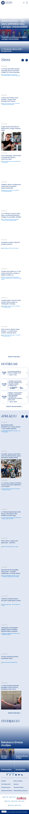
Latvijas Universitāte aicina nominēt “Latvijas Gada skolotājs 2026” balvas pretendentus (9, 99)
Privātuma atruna (5, 787)
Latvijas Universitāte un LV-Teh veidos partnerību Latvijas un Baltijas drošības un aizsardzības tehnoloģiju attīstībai (11, 273)
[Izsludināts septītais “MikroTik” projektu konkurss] (11, 257)
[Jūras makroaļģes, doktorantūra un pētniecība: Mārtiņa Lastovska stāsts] (11, 170)
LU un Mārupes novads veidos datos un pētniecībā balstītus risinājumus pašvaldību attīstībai (11, 215)
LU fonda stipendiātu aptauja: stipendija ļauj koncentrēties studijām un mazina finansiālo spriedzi (10, 70)
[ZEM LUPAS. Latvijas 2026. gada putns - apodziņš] (11, 555)
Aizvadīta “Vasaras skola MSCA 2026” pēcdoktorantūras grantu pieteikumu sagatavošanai (11, 455)
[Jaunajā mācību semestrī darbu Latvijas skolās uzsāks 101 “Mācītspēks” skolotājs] (11, 315)
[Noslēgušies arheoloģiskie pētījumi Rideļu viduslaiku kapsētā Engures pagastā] (11, 642)
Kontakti (3, 781)
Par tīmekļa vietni (5, 784)
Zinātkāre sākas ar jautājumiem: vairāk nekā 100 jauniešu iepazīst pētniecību (11, 186)
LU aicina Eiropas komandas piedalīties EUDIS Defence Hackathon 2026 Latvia (10, 687)
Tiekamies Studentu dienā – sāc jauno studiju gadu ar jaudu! (11, 599)
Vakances (16, 784)
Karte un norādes (18, 781)
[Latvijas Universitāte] (6, 3)
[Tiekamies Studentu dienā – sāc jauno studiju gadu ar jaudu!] (11, 613)
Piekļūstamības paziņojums (21, 790)
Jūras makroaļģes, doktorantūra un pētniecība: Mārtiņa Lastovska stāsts (11, 157)
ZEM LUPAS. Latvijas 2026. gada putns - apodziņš (9, 541)
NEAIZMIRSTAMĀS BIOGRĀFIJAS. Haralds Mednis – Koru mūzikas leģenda (10, 426)
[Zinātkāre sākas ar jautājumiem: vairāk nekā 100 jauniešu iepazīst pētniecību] (11, 199)
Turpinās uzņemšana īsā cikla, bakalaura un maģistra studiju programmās (15, 383)
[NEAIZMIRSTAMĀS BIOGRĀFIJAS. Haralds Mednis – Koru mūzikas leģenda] (11, 439)
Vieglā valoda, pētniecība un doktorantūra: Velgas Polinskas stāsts (11, 128)
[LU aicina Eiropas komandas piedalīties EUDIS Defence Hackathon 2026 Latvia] (11, 700)
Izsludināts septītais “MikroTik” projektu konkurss (10, 243)
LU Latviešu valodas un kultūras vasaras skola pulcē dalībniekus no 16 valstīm (11, 484)
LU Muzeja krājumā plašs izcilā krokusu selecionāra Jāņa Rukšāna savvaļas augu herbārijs (11, 513)
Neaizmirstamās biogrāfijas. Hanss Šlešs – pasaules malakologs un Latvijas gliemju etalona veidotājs (11, 571)
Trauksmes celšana (18, 787)
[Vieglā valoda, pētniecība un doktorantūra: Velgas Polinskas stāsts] (11, 141)
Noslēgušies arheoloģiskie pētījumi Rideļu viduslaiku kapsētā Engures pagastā (9, 629)
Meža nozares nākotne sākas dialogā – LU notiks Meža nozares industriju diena (10, 331)
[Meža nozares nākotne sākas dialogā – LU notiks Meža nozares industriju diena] (11, 344)
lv (24, 2)
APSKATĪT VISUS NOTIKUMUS (13, 406)
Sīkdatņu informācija (6, 790)
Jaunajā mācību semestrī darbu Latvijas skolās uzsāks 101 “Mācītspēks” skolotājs (11, 302)
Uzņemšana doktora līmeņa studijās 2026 (14, 372)
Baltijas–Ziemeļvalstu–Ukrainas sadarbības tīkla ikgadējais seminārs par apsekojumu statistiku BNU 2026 (15, 396)
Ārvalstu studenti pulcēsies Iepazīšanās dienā (9, 657)
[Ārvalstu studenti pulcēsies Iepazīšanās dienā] (11, 671)
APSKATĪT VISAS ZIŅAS (14, 356)
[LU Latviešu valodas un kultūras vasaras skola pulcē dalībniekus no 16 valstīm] (11, 497)
